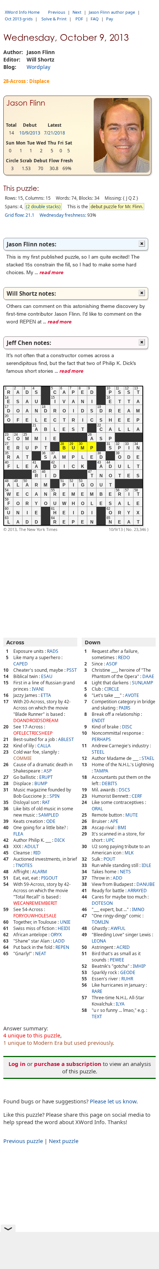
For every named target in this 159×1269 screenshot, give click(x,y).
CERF (137, 796)
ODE (50, 821)
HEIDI (64, 928)
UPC (110, 840)
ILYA (120, 1004)
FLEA (18, 834)
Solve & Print (54, 18)
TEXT (97, 1016)
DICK (59, 840)
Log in (17, 1063)
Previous (56, 12)
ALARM (39, 871)
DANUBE (145, 884)
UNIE (65, 922)
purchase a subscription (67, 1063)
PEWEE (117, 960)
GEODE (127, 972)
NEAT (40, 953)
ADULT (31, 846)
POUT (109, 859)
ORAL (97, 808)
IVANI (38, 689)
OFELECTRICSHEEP (33, 733)
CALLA (44, 746)
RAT (46, 802)
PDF (79, 18)
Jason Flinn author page (112, 12)
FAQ (95, 18)
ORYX (56, 934)
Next (76, 12)
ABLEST (66, 739)
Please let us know (113, 1101)
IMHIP (139, 966)
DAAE (148, 676)
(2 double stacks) (43, 206)
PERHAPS (101, 739)
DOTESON (102, 903)
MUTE (131, 815)
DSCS (124, 790)
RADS (52, 651)
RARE (97, 991)
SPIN (55, 796)
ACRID (123, 947)
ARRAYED (137, 890)
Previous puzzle (23, 1141)
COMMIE (22, 758)
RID (37, 853)
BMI (122, 827)
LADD (59, 941)
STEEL (98, 752)
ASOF (111, 664)
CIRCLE (111, 689)
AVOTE (132, 695)
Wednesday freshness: (63, 215)
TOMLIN (100, 922)
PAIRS (125, 708)
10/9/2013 (29, 133)
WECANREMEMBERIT (35, 903)
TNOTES (24, 865)
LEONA (99, 941)
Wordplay (38, 66)
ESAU (47, 676)
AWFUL (118, 928)
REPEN (62, 947)
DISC (127, 727)
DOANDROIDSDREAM (35, 720)
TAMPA (101, 771)
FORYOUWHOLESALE (35, 916)
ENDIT (98, 720)
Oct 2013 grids (19, 18)
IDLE (146, 865)
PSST (72, 670)
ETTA (46, 695)
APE (114, 821)
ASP (48, 771)
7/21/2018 (54, 133)
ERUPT (46, 777)
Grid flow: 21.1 (19, 215)
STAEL (148, 758)
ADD (117, 878)
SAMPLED (48, 815)
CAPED (20, 664)
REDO (124, 657)
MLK (129, 853)
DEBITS (109, 783)
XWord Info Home (22, 12)
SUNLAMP (142, 683)
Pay (109, 18)
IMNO (138, 909)
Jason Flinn (25, 103)
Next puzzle (63, 1141)
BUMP (40, 783)
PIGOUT (49, 878)
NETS (125, 871)
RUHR (127, 979)
